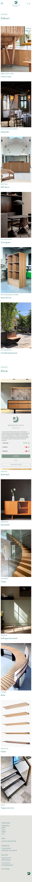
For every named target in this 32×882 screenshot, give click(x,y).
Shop (3, 838)
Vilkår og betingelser (9, 841)
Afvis (16, 460)
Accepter (16, 456)
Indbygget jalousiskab (9, 850)
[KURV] (29, 3)
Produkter (6, 823)
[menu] (2, 4)
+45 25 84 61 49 (6, 863)
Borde (4, 828)
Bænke (4, 832)
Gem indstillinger (16, 465)
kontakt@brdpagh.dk (7, 865)
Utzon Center (6, 848)
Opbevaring (5, 826)
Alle (3, 834)
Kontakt (5, 855)
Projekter (5, 845)
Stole (3, 830)
